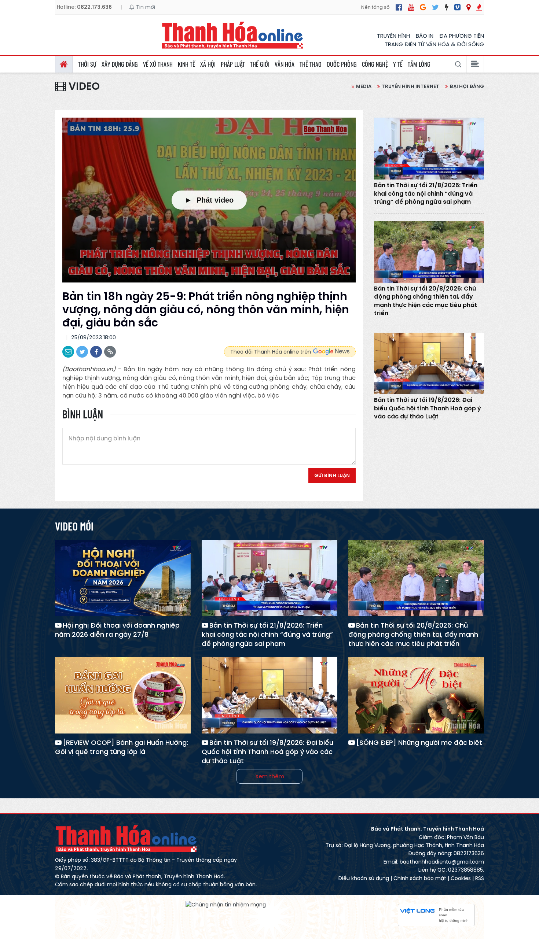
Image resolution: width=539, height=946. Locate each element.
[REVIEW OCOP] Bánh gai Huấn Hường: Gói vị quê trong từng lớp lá (121, 747)
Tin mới (145, 7)
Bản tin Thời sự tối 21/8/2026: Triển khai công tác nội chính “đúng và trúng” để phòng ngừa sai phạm (425, 193)
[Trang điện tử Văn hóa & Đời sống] (457, 7)
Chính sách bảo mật (419, 878)
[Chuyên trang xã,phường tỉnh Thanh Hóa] (468, 7)
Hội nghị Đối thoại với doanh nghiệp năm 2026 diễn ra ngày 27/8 (117, 630)
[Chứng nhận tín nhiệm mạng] (226, 904)
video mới (74, 526)
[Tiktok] (446, 7)
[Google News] (423, 7)
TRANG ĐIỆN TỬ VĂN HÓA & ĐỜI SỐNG (434, 44)
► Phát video (209, 200)
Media (363, 86)
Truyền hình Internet (410, 86)
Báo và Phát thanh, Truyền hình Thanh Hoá (126, 838)
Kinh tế (186, 64)
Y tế (398, 64)
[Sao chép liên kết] (110, 352)
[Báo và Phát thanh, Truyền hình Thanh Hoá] (232, 35)
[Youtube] (411, 7)
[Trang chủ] (63, 64)
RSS (479, 878)
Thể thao (311, 64)
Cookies (461, 878)
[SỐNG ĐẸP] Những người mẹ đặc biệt (419, 742)
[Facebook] (399, 7)
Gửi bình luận (332, 475)
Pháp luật (233, 64)
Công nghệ (375, 64)
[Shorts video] (479, 7)
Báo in (424, 36)
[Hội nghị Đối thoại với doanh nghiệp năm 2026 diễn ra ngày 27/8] (123, 578)
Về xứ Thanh (158, 64)
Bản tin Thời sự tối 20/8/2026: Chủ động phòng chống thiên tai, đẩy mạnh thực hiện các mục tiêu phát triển (425, 301)
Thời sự (87, 64)
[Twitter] (435, 7)
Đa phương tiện (461, 36)
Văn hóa (284, 64)
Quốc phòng (342, 64)
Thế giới (260, 64)
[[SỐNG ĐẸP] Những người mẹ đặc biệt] (416, 695)
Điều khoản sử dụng (363, 878)
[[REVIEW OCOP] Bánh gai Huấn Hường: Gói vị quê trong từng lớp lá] (123, 695)
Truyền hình (393, 36)
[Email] (68, 352)
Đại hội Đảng (467, 86)
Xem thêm (269, 776)
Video (83, 86)
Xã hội (208, 64)
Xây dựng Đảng (120, 64)
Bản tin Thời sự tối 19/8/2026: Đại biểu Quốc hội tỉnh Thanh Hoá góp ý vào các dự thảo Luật (427, 408)
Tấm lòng (419, 64)
